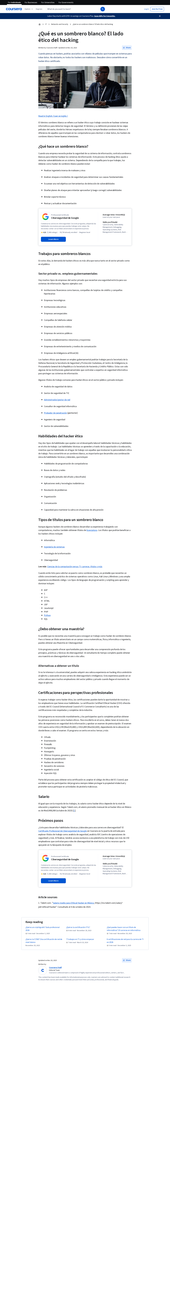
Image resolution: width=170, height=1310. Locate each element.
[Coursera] (14, 9)
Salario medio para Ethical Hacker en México (73, 903)
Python (47, 615)
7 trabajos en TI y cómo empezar (80, 939)
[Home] (39, 24)
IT (46, 24)
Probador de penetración (55, 413)
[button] (39, 9)
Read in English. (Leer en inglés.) (53, 116)
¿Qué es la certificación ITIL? (78, 927)
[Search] (102, 9)
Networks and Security (59, 24)
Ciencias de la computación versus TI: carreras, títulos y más (74, 566)
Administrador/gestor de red (57, 399)
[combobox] (70, 9)
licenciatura (92, 530)
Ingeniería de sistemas (54, 546)
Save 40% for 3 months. (104, 16)
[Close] (160, 16)
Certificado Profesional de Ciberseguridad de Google (62, 831)
